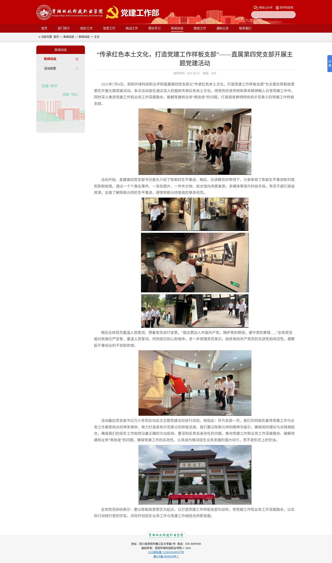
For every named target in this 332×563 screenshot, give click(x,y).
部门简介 (64, 28)
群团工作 (200, 28)
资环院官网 (286, 7)
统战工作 (132, 28)
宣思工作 (109, 28)
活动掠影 (50, 68)
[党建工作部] (98, 19)
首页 (44, 28)
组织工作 (86, 28)
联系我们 (245, 28)
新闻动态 (177, 28)
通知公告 (222, 28)
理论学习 (154, 28)
